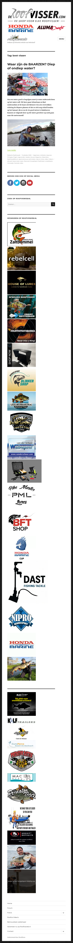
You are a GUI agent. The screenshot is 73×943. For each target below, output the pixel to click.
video (46, 159)
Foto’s (9, 913)
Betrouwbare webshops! (16, 922)
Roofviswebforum (12, 159)
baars (14, 161)
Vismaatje (10, 163)
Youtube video (18, 163)
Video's (51, 159)
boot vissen (20, 161)
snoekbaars (48, 161)
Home (9, 903)
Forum (9, 908)
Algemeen (36, 155)
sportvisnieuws (23, 159)
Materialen (45, 157)
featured (26, 161)
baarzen (49, 155)
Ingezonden (21, 157)
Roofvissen (41, 161)
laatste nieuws (30, 157)
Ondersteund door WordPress (16, 937)
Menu (61, 39)
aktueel (9, 161)
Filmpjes (10, 157)
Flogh (15, 157)
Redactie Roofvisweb (13, 155)
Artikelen (43, 155)
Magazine (38, 157)
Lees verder (11, 150)
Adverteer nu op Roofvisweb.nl (19, 927)
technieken (32, 159)
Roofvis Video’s (13, 917)
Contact (10, 931)
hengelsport (34, 161)
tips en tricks (40, 159)
